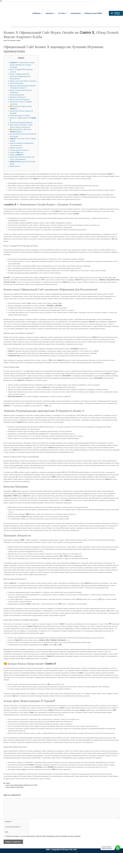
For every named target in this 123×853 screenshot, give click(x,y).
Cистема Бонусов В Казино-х (20, 99)
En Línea (62, 13)
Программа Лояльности (18, 97)
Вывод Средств (15, 166)
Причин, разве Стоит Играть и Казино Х (23, 81)
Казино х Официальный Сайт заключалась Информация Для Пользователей (20, 76)
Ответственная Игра (16, 83)
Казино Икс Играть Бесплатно (20, 115)
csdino (8, 783)
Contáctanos (76, 13)
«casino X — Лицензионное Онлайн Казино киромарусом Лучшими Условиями (22, 65)
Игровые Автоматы (16, 148)
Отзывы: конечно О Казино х (19, 150)
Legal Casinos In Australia (14, 787)
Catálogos (36, 13)
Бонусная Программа (17, 95)
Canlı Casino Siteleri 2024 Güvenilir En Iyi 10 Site (21, 785)
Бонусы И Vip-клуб (16, 152)
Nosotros (49, 13)
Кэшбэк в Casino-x (16, 155)
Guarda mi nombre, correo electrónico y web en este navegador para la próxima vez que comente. (43, 836)
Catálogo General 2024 (93, 13)
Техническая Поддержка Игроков (21, 122)
